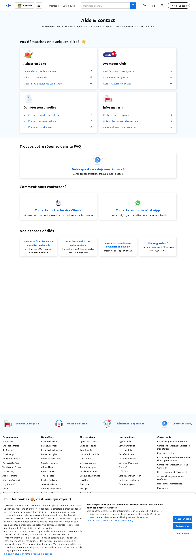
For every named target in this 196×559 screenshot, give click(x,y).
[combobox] (108, 5)
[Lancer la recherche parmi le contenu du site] (133, 5)
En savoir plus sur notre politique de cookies (28, 553)
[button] (39, 5)
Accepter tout (183, 518)
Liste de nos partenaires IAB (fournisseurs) (110, 520)
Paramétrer (182, 533)
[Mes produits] (153, 5)
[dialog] (98, 526)
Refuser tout (183, 526)
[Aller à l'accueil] (8, 5)
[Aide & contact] (144, 5)
